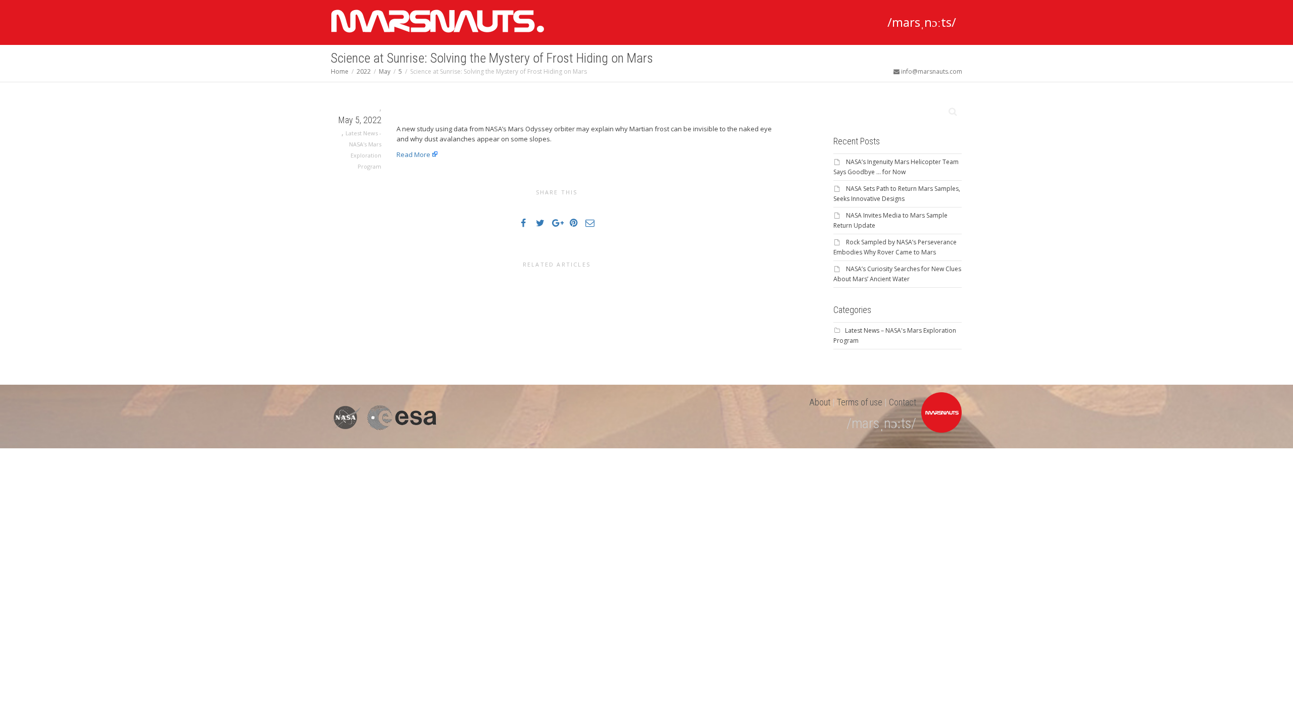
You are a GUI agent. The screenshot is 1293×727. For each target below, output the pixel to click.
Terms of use (859, 402)
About (819, 402)
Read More (413, 154)
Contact (902, 402)
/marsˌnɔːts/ (921, 22)
